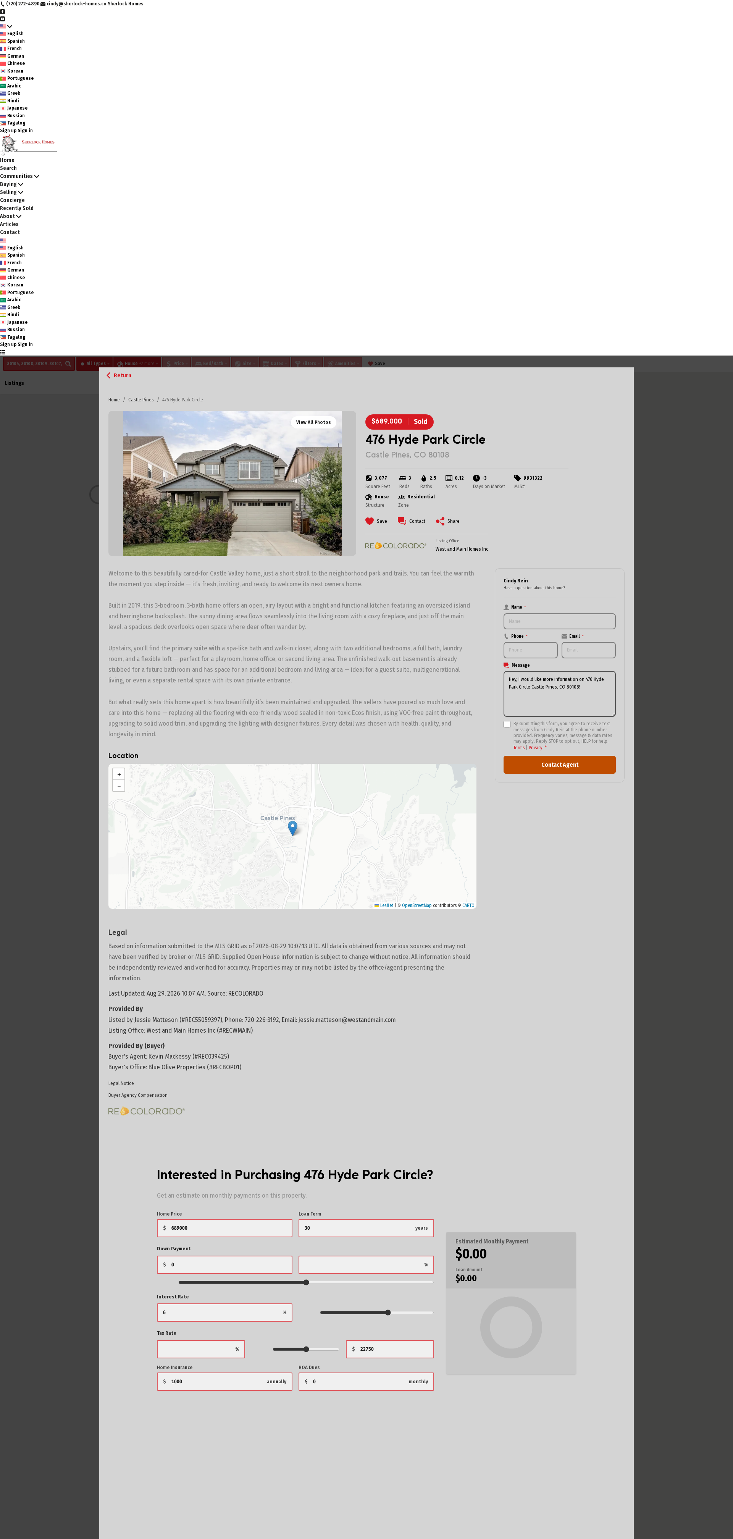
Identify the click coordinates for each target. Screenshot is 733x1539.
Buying (8, 184)
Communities (16, 176)
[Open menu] (2, 352)
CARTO (468, 905)
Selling (8, 192)
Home (114, 400)
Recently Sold (17, 208)
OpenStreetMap (417, 905)
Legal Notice (121, 1083)
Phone (519, 636)
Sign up (8, 130)
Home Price (169, 1214)
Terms (519, 747)
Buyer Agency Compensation (138, 1095)
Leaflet (386, 905)
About (7, 216)
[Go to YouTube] (2, 18)
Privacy (535, 747)
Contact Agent (559, 764)
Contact (10, 232)
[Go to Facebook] (2, 11)
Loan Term (310, 1214)
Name (518, 607)
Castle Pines (141, 400)
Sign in (25, 130)
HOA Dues (309, 1367)
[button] (292, 828)
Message (521, 665)
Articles (9, 224)
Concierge (12, 200)
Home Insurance (174, 1367)
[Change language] (6, 26)
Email (576, 636)
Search (8, 168)
